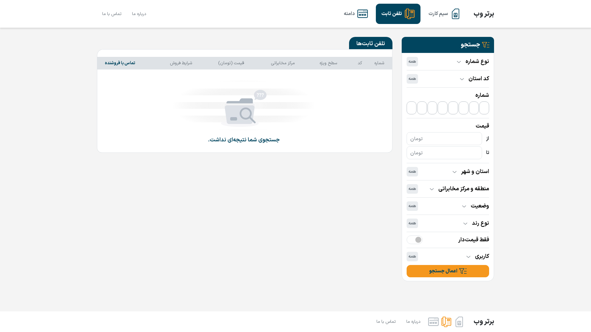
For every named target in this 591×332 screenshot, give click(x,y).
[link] (444, 14)
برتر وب (484, 14)
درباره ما (139, 14)
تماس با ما (112, 14)
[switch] (415, 239)
